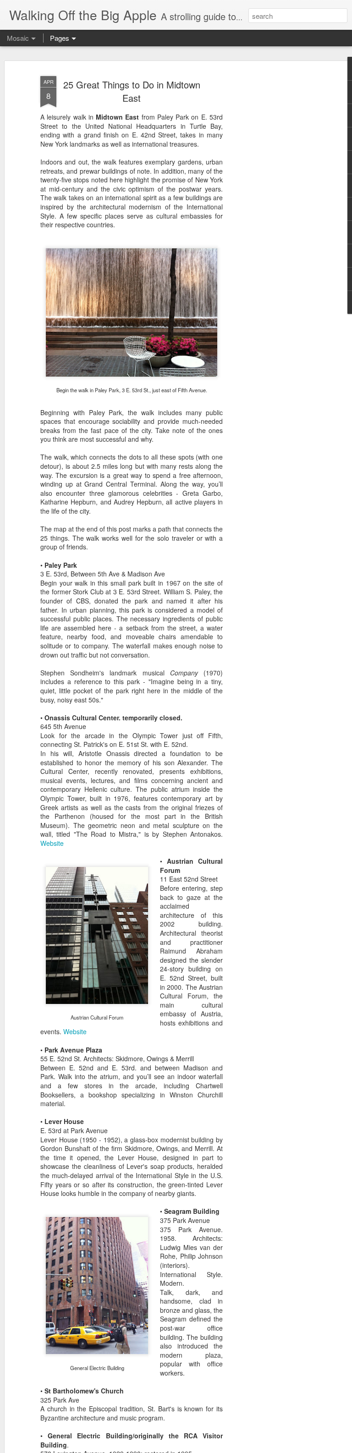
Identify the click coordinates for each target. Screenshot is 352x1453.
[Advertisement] (273, 215)
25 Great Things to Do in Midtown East (131, 91)
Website (52, 843)
